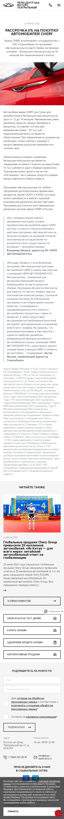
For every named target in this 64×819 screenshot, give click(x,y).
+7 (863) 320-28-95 (17, 757)
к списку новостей (19, 601)
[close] (62, 611)
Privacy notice (54, 611)
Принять (13, 811)
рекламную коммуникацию (41, 716)
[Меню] (59, 5)
